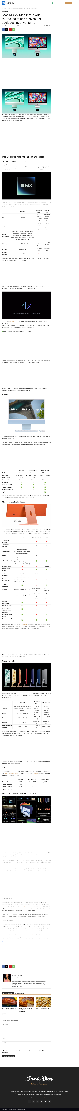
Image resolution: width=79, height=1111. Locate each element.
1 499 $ (36, 773)
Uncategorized (9, 8)
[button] (52, 3)
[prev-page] (3, 1014)
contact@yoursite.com (42, 1098)
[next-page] (5, 1014)
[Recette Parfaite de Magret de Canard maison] (9, 1002)
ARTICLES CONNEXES (8, 993)
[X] (6, 29)
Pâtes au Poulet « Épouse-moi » (43, 1008)
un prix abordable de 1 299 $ (12, 773)
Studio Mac (32, 906)
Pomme (23, 934)
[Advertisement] (26, 62)
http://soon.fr (15, 977)
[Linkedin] (37, 1101)
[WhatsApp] (13, 29)
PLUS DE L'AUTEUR (19, 993)
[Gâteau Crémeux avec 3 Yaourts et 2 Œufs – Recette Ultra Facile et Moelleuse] (26, 1002)
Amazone (28, 934)
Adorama (33, 934)
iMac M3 (11, 321)
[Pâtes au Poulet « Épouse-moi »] (43, 1002)
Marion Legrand (7, 25)
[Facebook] (3, 29)
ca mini (25, 906)
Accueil (3, 8)
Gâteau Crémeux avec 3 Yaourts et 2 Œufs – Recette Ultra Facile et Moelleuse (26, 1010)
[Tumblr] (45, 1101)
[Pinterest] (10, 29)
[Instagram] (33, 1101)
